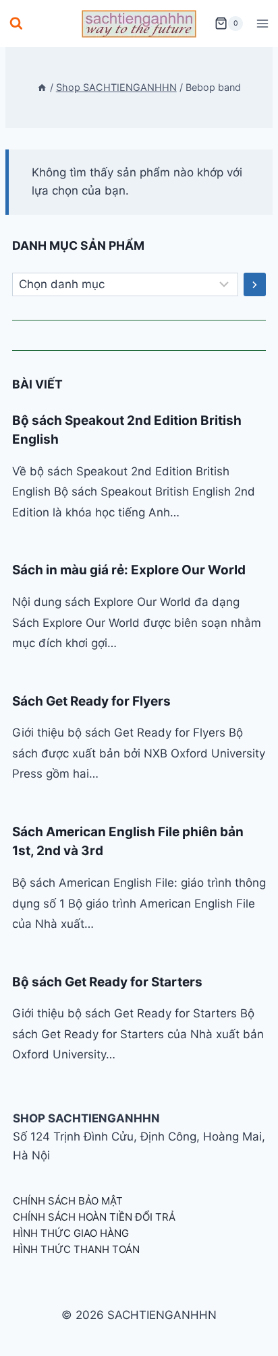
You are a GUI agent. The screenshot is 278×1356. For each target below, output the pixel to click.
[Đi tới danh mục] (255, 285)
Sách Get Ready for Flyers (91, 701)
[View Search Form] (16, 23)
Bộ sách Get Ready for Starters (107, 982)
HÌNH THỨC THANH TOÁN (76, 1249)
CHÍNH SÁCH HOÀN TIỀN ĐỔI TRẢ (94, 1217)
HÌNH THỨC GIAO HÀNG (71, 1233)
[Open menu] (262, 23)
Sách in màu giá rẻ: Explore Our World (129, 570)
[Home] (42, 87)
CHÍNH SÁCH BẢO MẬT (68, 1200)
